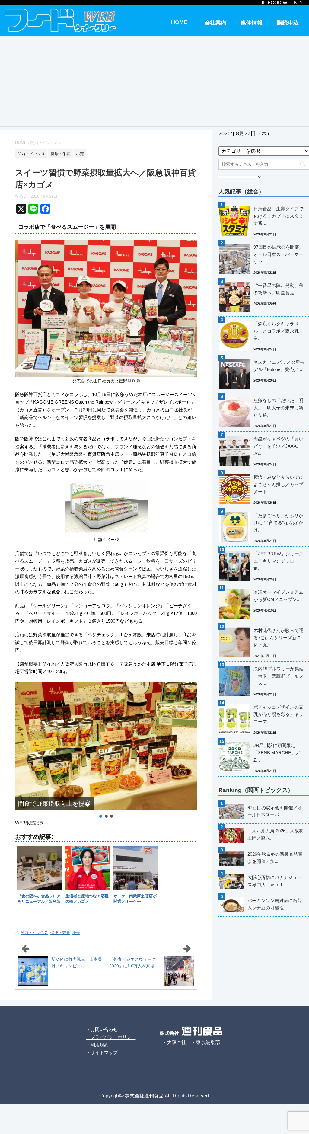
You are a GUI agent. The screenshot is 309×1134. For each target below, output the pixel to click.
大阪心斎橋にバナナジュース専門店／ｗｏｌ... (274, 881)
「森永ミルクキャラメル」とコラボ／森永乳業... (276, 331)
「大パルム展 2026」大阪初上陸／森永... (275, 834)
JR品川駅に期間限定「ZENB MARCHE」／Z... (276, 752)
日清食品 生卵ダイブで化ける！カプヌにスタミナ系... (278, 216)
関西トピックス (34, 932)
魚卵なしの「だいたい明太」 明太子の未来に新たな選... (278, 407)
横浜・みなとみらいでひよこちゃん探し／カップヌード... (278, 484)
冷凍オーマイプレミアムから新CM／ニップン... (278, 595)
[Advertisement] (154, 81)
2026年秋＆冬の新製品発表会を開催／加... (274, 857)
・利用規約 (97, 1044)
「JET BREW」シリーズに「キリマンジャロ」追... (278, 561)
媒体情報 (252, 23)
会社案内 (215, 23)
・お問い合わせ (102, 1029)
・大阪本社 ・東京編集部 (191, 1042)
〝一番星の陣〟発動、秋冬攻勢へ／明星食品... (278, 289)
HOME (179, 22)
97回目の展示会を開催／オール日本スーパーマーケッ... (278, 254)
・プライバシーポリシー (111, 1037)
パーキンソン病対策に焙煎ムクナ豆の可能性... (274, 904)
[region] (106, 750)
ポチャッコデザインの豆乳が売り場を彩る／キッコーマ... (278, 714)
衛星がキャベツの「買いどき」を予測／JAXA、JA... (278, 446)
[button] (24, 746)
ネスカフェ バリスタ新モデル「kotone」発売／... (278, 365)
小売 (76, 932)
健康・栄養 (60, 932)
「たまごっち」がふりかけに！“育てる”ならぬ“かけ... (278, 522)
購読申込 (288, 23)
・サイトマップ (102, 1052)
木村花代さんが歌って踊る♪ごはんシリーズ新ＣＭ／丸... (278, 637)
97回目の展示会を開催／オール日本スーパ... (274, 811)
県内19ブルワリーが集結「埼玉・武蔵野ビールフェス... (278, 676)
